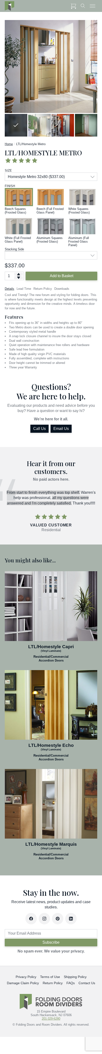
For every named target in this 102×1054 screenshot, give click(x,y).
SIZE (8, 170)
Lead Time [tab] (24, 288)
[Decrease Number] (18, 277)
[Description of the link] (51, 606)
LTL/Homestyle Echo (51, 745)
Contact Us (87, 983)
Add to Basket (61, 276)
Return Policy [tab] (42, 288)
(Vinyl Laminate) (51, 650)
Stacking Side (14, 249)
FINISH (10, 186)
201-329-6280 (51, 1018)
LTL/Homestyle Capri (51, 646)
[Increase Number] (18, 274)
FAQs (70, 983)
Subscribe (51, 942)
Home (9, 144)
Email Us (61, 429)
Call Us (39, 429)
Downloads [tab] (61, 288)
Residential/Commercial (51, 656)
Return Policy (53, 983)
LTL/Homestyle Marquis (51, 844)
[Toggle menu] (92, 6)
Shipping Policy (75, 977)
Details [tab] (9, 288)
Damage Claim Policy (23, 983)
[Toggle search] (83, 6)
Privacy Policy (26, 977)
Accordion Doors (51, 660)
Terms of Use (50, 977)
